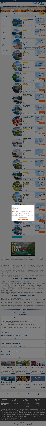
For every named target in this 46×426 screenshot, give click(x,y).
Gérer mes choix (21, 217)
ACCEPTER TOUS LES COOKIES (22, 219)
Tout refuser (25, 217)
